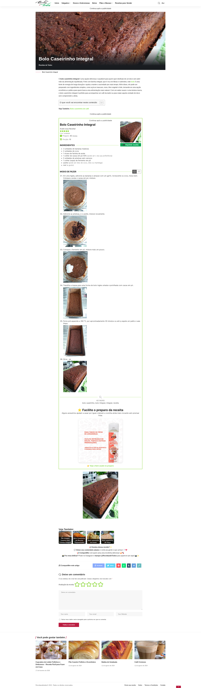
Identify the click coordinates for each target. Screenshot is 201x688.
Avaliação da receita (66, 585)
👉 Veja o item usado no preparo (100, 466)
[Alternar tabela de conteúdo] (100, 102)
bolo (133, 82)
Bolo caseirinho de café (79, 109)
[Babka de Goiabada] (117, 650)
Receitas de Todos (45, 65)
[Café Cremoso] (150, 650)
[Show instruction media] (134, 171)
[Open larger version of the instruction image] (75, 195)
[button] (61, 131)
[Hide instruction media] (139, 171)
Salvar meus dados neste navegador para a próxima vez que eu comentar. (83, 619)
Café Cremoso (140, 662)
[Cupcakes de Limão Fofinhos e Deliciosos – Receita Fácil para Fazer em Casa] (51, 650)
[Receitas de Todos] (43, 3)
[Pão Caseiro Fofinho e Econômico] (84, 650)
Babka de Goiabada (109, 662)
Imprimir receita (132, 145)
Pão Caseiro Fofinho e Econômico (82, 662)
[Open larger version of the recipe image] (130, 132)
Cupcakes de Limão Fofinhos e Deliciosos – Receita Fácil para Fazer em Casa (50, 664)
